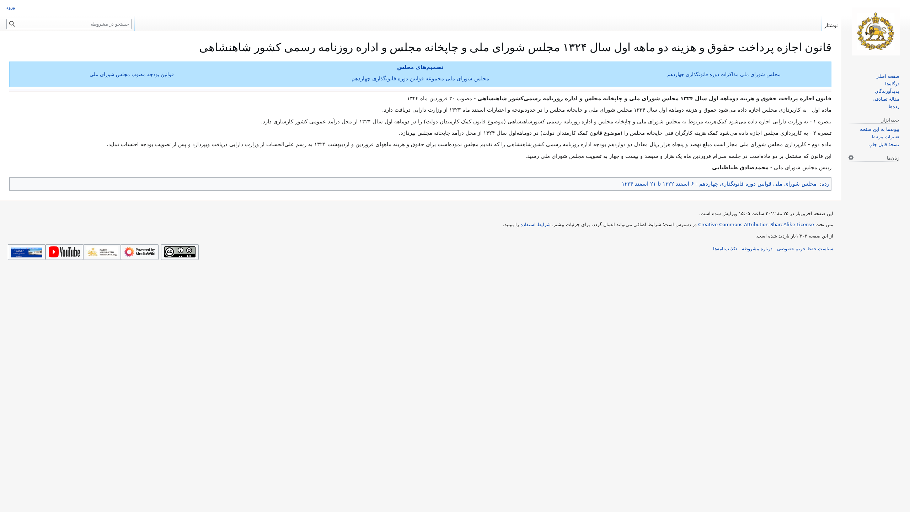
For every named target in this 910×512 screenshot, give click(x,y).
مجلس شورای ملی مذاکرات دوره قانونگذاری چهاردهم (724, 74)
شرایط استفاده (535, 224)
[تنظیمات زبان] (851, 157)
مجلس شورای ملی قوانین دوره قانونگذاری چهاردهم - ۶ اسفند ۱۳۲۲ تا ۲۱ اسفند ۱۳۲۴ (719, 184)
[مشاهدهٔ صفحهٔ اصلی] (875, 31)
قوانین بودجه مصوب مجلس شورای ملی (132, 74)
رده (825, 184)
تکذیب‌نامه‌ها (725, 248)
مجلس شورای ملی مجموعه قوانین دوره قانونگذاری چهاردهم (420, 78)
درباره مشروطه (757, 248)
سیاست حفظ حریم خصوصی (805, 248)
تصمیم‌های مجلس (420, 67)
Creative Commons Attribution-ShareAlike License (756, 224)
